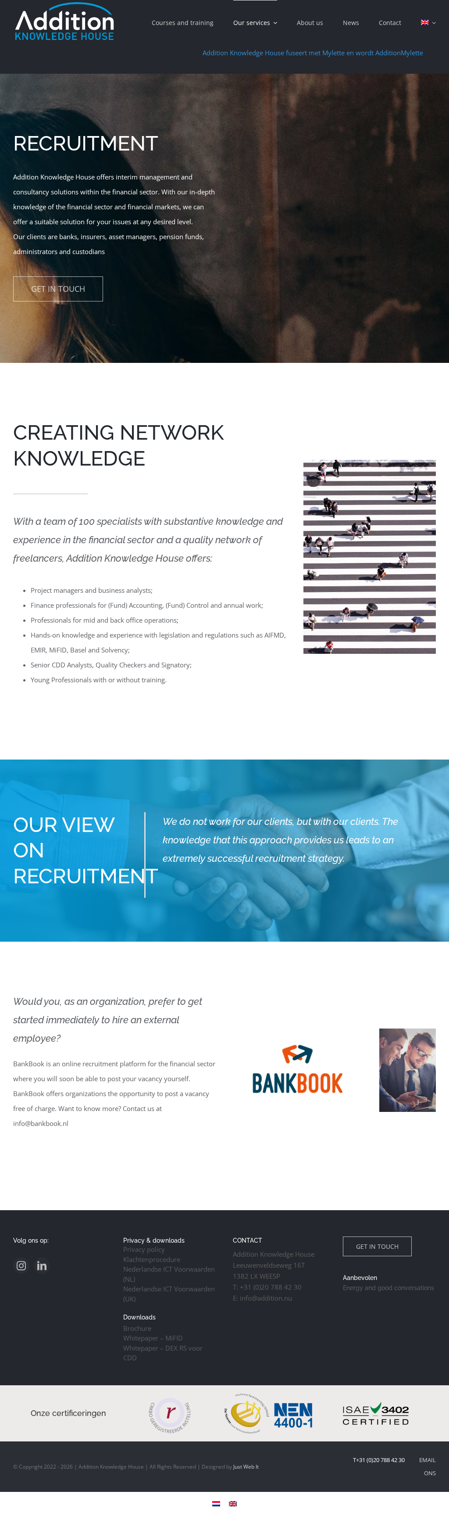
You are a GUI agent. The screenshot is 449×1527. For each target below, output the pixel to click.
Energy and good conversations (388, 1287)
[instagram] (21, 1266)
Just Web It (246, 1466)
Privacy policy (144, 1249)
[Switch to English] (232, 1503)
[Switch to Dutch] (216, 1503)
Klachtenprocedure (151, 1259)
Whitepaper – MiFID (153, 1337)
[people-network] (369, 463)
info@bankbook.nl (40, 1123)
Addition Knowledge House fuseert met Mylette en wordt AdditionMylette (262, 52)
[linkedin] (42, 1266)
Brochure (137, 1328)
